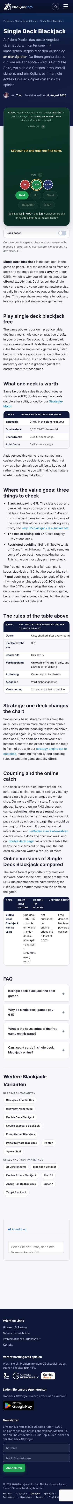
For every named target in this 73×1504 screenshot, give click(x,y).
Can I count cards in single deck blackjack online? (31, 1050)
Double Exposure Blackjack (23, 1125)
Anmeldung (18, 1229)
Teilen (47, 205)
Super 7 (48, 1183)
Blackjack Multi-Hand (19, 1108)
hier (26, 1367)
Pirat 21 (48, 1175)
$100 (48, 184)
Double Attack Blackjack (21, 1175)
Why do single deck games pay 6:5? (30, 1012)
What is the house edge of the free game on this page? (32, 1031)
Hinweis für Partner (15, 1327)
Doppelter (28, 205)
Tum (19, 95)
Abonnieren (14, 1468)
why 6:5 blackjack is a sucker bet (45, 528)
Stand (50, 195)
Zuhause (8, 21)
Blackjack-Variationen (26, 21)
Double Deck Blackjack (20, 1117)
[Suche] (55, 6)
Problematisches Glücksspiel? (21, 1339)
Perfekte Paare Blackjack (21, 1142)
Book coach (14, 232)
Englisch (7, 1493)
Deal (22, 195)
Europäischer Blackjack (20, 1134)
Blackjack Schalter (44, 1166)
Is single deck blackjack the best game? (31, 993)
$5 (25, 184)
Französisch (9, 1497)
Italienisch (21, 1493)
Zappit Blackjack (16, 1192)
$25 (36, 184)
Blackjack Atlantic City (20, 1100)
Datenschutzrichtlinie (16, 1333)
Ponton (48, 1142)
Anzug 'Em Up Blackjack (21, 1183)
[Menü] (65, 6)
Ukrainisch (26, 1497)
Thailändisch (56, 1497)
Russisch (40, 1497)
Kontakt (8, 1344)
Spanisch (49, 1493)
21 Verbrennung (16, 1166)
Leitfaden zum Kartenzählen (48, 831)
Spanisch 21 (13, 1151)
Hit (36, 195)
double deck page (21, 841)
